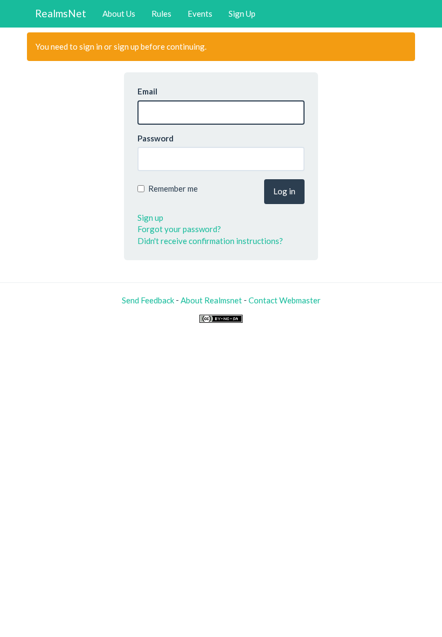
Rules (161, 13)
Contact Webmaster (284, 300)
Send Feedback (148, 300)
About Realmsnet (211, 300)
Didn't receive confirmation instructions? (210, 241)
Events (200, 13)
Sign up (150, 217)
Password (155, 138)
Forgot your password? (179, 229)
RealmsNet (60, 13)
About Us (118, 13)
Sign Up (242, 13)
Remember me (173, 188)
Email (147, 91)
